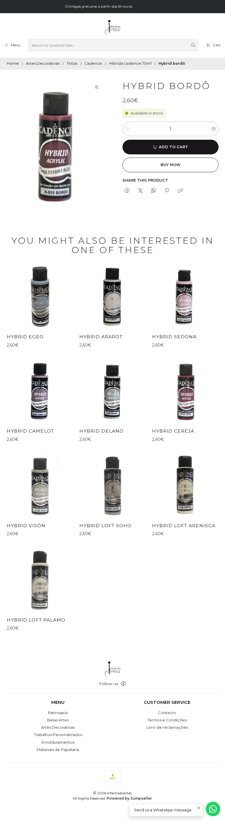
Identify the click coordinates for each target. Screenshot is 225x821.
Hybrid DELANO (101, 431)
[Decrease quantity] (127, 129)
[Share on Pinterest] (167, 191)
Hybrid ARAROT (100, 336)
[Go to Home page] (112, 27)
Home (13, 64)
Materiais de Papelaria (58, 749)
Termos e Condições (167, 720)
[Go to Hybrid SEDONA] (185, 296)
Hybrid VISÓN (26, 525)
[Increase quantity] (213, 129)
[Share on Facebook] (127, 191)
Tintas (72, 64)
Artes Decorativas (42, 64)
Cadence (93, 64)
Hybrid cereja (173, 431)
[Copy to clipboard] (180, 191)
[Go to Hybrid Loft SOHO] (112, 485)
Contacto (167, 712)
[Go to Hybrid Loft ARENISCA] (185, 485)
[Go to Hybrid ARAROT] (112, 296)
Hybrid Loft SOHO (105, 525)
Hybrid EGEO (25, 336)
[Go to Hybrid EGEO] (40, 296)
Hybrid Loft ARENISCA (183, 525)
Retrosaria (58, 712)
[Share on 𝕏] (140, 191)
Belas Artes (58, 720)
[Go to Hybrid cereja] (185, 391)
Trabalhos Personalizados (58, 734)
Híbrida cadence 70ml (130, 64)
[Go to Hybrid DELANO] (112, 391)
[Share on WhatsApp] (153, 191)
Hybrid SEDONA (174, 336)
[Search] (193, 45)
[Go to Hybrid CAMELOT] (40, 391)
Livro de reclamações (167, 727)
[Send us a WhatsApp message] (213, 809)
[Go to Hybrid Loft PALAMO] (40, 580)
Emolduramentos (58, 742)
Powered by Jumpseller (129, 798)
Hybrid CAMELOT (30, 431)
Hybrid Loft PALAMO (36, 620)
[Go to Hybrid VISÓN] (40, 485)
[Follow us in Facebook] (123, 684)
